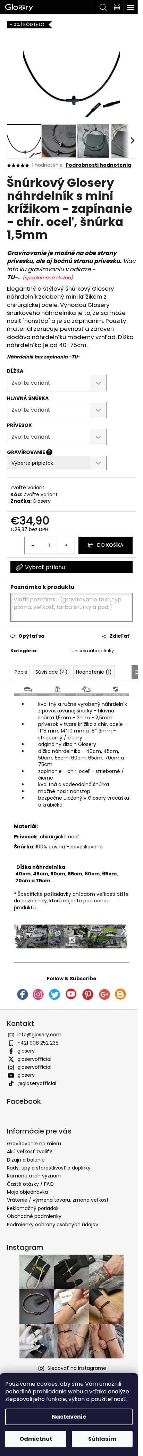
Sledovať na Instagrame (77, 1368)
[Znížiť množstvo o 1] (33, 545)
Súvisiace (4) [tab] (51, 671)
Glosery (42, 501)
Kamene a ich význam (34, 1175)
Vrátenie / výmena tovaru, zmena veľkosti (58, 1199)
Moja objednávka (27, 1192)
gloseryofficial (34, 1059)
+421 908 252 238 (38, 1042)
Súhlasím (102, 1439)
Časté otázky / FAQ (30, 1184)
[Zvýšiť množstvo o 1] (66, 545)
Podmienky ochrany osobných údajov (52, 1224)
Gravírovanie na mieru (34, 1143)
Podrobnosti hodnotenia (98, 165)
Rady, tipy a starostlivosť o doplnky (49, 1167)
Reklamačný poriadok (33, 1208)
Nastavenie (69, 1417)
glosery (26, 1050)
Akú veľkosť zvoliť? (29, 1151)
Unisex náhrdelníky (93, 650)
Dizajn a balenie (26, 1159)
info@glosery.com (39, 1034)
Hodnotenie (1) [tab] (94, 671)
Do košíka (110, 545)
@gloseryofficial (36, 1083)
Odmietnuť (35, 1439)
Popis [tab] (21, 671)
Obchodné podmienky (34, 1216)
